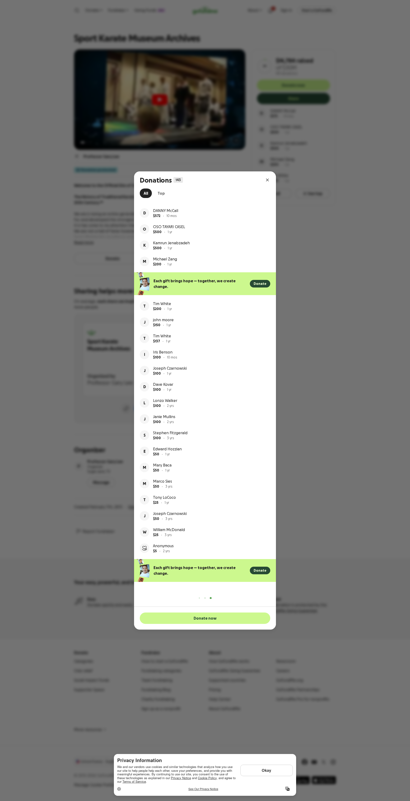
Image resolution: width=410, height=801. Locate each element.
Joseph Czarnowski (170, 368)
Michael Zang (165, 259)
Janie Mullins (164, 417)
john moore (163, 320)
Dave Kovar (163, 384)
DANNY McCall (165, 210)
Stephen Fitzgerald (170, 433)
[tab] (146, 193)
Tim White (162, 304)
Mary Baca (162, 465)
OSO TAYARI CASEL (169, 227)
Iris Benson (162, 352)
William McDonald (169, 530)
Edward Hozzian (167, 449)
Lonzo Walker (165, 400)
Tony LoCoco (164, 497)
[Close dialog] (267, 180)
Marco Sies (162, 481)
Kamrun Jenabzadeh (171, 243)
